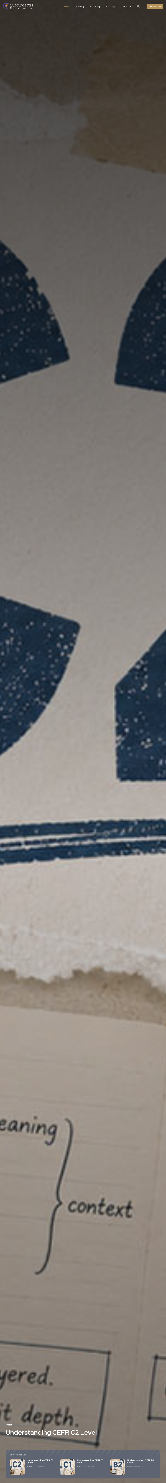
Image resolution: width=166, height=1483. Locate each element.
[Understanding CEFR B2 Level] (117, 1467)
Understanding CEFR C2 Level (51, 1432)
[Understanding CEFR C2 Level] (83, 741)
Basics (8, 1425)
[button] (138, 6)
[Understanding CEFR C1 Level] (67, 1467)
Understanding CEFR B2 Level (140, 1461)
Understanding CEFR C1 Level (90, 1461)
